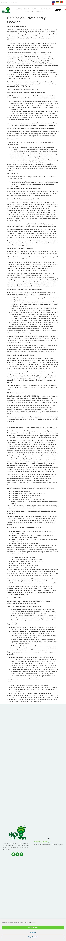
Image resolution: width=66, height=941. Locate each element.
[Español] (53, 4)
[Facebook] (56, 10)
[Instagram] (60, 10)
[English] (53, 2)
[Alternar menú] (49, 838)
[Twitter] (58, 10)
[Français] (55, 2)
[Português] (62, 2)
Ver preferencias (33, 937)
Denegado (33, 932)
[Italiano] (60, 2)
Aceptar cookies (33, 927)
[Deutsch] (57, 2)
